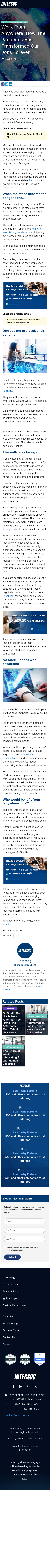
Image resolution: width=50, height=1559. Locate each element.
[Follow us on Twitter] (27, 1419)
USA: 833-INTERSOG (26, 1437)
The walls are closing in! (16, 210)
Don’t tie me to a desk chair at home (21, 207)
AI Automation (11, 1317)
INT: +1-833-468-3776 (27, 1442)
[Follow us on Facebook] (13, 1419)
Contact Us (9, 1370)
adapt (6, 957)
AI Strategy (9, 1310)
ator (28, 265)
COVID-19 (7, 969)
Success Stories (12, 1363)
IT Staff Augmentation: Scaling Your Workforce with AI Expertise (36, 1059)
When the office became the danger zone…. (25, 203)
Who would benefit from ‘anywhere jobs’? (23, 217)
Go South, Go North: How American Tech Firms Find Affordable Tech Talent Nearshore (12, 1056)
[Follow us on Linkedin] (35, 1419)
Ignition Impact (11, 1331)
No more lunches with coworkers (19, 213)
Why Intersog (10, 1356)
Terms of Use (34, 1471)
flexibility (7, 424)
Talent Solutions (12, 1324)
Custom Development (15, 1338)
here (24, 1511)
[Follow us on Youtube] (20, 1419)
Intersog (25, 994)
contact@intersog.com (17, 1448)
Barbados (34, 180)
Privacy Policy (15, 1471)
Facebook (8, 629)
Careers (7, 1377)
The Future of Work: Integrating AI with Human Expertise (11, 1091)
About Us (8, 1349)
